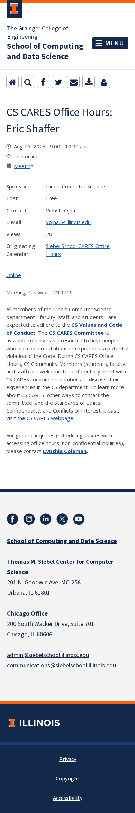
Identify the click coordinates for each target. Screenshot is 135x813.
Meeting (24, 166)
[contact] (104, 82)
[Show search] (27, 82)
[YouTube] (79, 519)
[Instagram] (29, 519)
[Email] (73, 82)
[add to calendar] (88, 82)
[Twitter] (58, 82)
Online (13, 274)
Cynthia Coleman (65, 450)
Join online (26, 156)
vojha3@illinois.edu (68, 222)
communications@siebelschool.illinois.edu (61, 665)
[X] (62, 519)
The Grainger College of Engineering (37, 33)
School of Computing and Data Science (45, 51)
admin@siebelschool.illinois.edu (48, 655)
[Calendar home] (12, 82)
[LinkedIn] (45, 519)
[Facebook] (43, 82)
